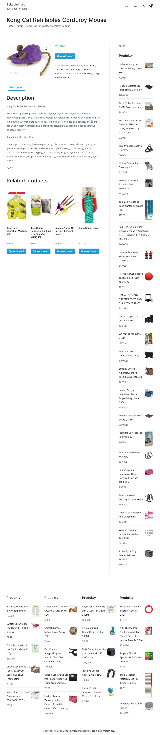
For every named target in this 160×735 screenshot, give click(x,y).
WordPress (108, 730)
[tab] (16, 87)
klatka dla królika (83, 73)
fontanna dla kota (64, 73)
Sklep (126, 6)
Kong (20, 25)
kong (96, 73)
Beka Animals (16, 4)
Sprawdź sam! (65, 56)
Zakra (95, 730)
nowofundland (62, 77)
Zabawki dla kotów (65, 69)
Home (10, 25)
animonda (87, 69)
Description (16, 87)
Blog (135, 6)
